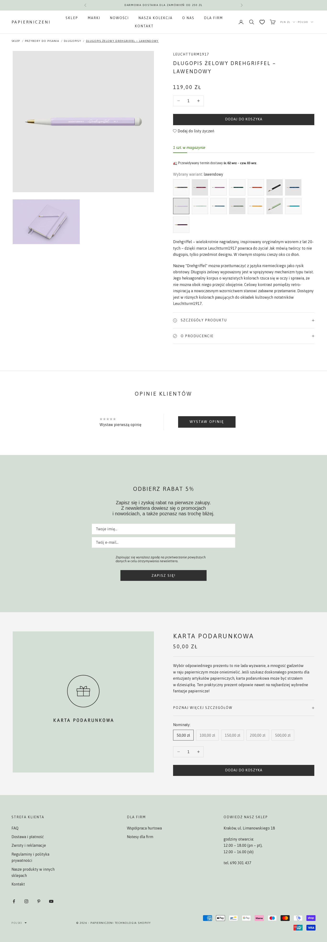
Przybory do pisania (42, 40)
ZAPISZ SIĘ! (164, 575)
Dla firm (213, 18)
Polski (303, 22)
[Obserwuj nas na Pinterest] (38, 901)
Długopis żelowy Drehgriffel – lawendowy (122, 40)
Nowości (119, 18)
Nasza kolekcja (155, 18)
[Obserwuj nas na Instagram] (26, 901)
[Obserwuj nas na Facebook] (13, 901)
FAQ (14, 828)
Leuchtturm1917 (191, 54)
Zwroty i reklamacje (28, 845)
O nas (188, 18)
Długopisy (72, 40)
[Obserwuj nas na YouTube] (51, 901)
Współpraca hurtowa (144, 828)
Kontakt (144, 26)
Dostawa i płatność (27, 837)
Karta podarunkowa (213, 636)
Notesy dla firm (140, 837)
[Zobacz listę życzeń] (262, 22)
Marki (94, 18)
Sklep (72, 18)
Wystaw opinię (207, 422)
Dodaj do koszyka (243, 119)
